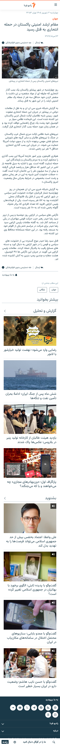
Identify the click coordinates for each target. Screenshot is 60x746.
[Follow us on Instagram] (55, 715)
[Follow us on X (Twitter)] (27, 708)
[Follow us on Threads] (48, 715)
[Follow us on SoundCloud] (13, 708)
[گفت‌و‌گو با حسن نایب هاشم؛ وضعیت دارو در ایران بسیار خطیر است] (30, 663)
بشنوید (50, 498)
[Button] (39, 43)
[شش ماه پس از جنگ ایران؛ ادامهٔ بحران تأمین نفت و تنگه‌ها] (30, 375)
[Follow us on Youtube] (20, 708)
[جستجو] (53, 742)
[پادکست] (14, 742)
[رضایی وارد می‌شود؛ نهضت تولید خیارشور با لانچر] (30, 331)
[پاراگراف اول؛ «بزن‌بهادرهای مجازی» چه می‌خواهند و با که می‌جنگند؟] (30, 463)
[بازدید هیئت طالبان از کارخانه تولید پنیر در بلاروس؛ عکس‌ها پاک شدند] (30, 419)
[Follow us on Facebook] (41, 708)
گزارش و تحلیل (44, 311)
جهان (55, 19)
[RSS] (48, 708)
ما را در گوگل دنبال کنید (34, 742)
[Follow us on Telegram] (34, 708)
